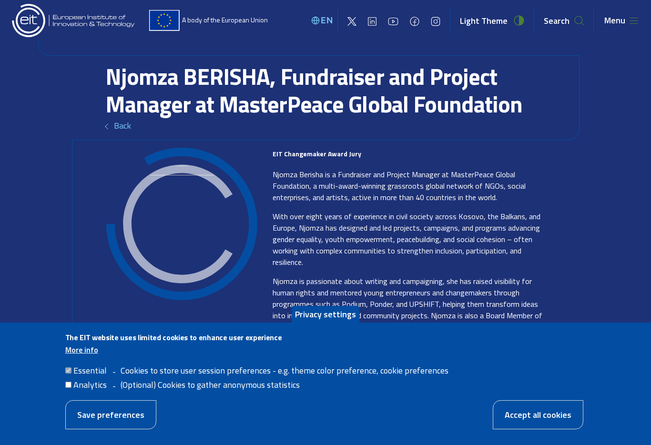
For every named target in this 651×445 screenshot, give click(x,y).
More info (81, 349)
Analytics (90, 384)
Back (122, 125)
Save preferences (110, 414)
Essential (90, 370)
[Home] (74, 20)
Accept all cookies (538, 414)
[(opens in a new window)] (351, 20)
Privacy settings (325, 314)
